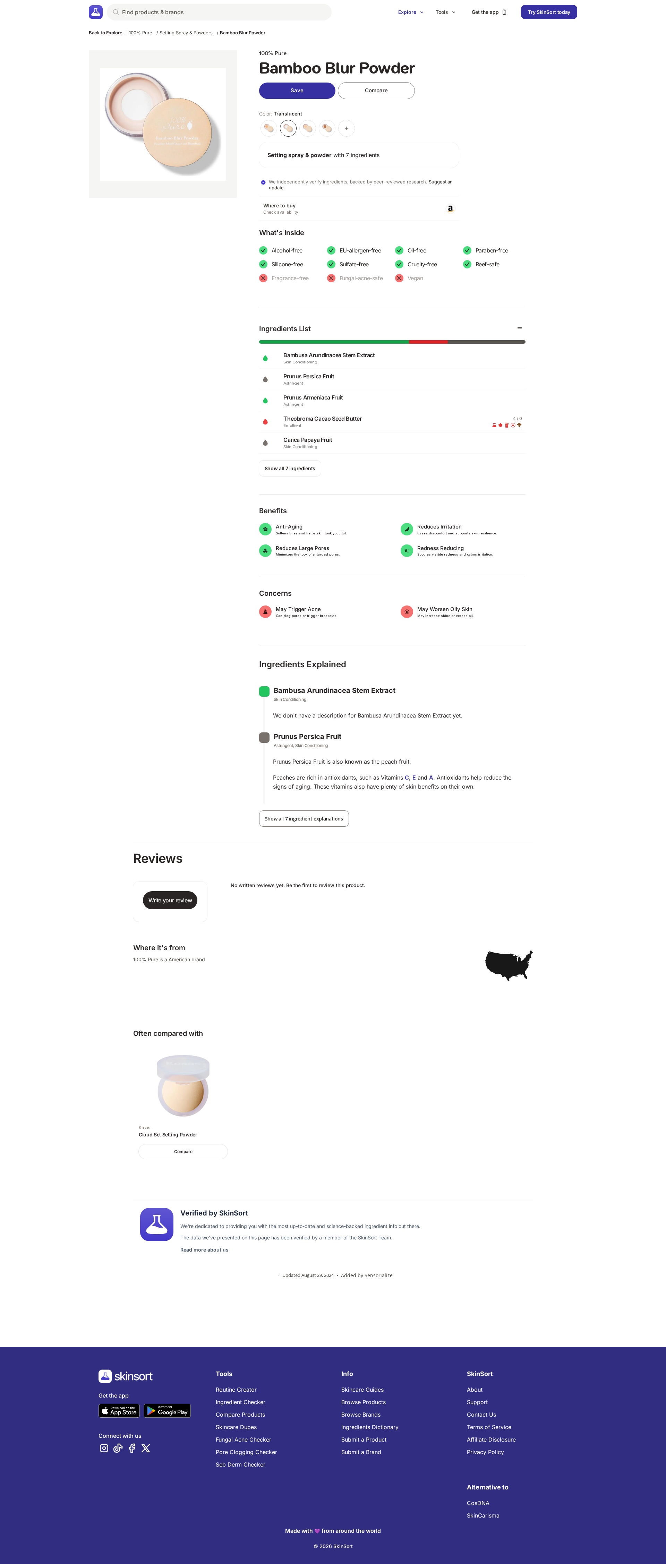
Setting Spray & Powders (186, 32)
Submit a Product (363, 1439)
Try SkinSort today (549, 12)
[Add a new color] (346, 128)
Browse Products (363, 1402)
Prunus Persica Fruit (307, 736)
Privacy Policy (485, 1452)
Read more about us (204, 1250)
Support (477, 1402)
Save (297, 90)
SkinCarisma (483, 1515)
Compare (376, 90)
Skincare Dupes (236, 1427)
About (475, 1389)
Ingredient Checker (240, 1402)
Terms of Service (489, 1427)
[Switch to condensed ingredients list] (520, 329)
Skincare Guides (362, 1389)
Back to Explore (105, 32)
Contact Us (481, 1414)
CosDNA (478, 1502)
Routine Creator (236, 1389)
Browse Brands (361, 1414)
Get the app (485, 12)
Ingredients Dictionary (370, 1427)
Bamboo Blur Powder (242, 32)
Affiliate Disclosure (491, 1439)
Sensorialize (379, 1275)
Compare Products (240, 1414)
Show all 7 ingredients (290, 468)
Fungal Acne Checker (243, 1439)
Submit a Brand (361, 1452)
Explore (407, 12)
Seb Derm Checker (240, 1464)
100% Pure (140, 32)
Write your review (170, 900)
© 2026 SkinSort (333, 1546)
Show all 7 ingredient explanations (304, 818)
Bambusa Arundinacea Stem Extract (334, 690)
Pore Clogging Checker (246, 1452)
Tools (442, 12)
